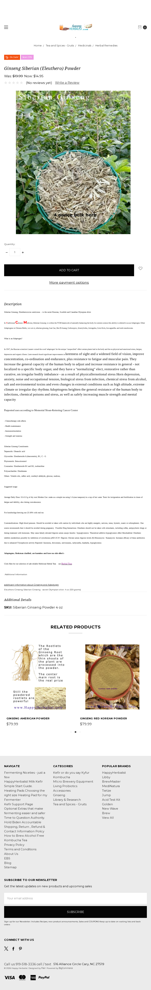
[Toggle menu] (5, 27)
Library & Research (67, 800)
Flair (43, 968)
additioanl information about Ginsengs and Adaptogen (31, 585)
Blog (7, 863)
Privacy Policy (14, 845)
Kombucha (61, 777)
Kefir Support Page (18, 804)
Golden (107, 804)
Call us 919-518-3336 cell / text (27, 964)
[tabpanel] (112, 685)
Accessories (62, 790)
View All (108, 818)
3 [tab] (80, 732)
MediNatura (111, 786)
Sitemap (10, 867)
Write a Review (67, 83)
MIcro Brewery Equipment (73, 781)
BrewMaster (111, 781)
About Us (11, 854)
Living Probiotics (65, 786)
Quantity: (9, 244)
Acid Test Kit (111, 800)
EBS (7, 858)
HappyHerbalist (114, 772)
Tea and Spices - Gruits (70, 804)
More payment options (69, 282)
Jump (106, 795)
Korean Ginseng (93, 718)
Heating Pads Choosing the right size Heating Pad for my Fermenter (25, 795)
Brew (106, 813)
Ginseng (59, 795)
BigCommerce (66, 968)
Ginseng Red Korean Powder (29, 718)
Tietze (106, 790)
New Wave (110, 808)
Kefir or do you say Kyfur (71, 772)
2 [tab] (75, 732)
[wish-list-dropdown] (140, 268)
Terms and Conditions (20, 849)
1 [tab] (71, 732)
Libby (106, 777)
